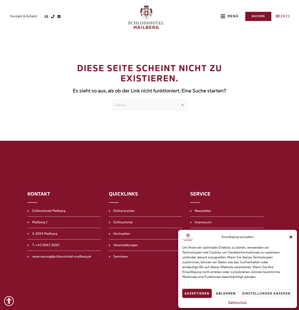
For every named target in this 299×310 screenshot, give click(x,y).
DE (278, 16)
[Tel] (52, 16)
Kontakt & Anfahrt (23, 16)
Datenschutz (237, 302)
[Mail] (46, 16)
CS (288, 16)
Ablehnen (226, 293)
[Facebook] (59, 16)
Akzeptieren (197, 293)
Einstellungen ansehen (266, 293)
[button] (291, 237)
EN (283, 16)
